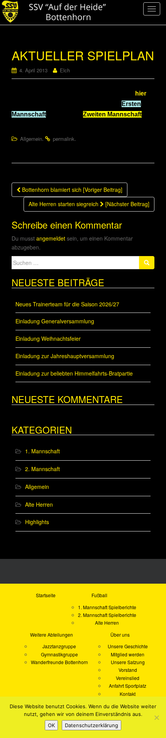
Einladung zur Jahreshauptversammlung (64, 356)
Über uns (120, 634)
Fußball (99, 595)
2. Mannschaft (42, 469)
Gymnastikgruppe (59, 654)
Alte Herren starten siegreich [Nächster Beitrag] (89, 204)
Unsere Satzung (128, 662)
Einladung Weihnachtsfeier (48, 338)
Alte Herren (39, 504)
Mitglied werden (127, 654)
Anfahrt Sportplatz (127, 685)
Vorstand (128, 669)
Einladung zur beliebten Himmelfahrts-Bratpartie (74, 373)
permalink (64, 138)
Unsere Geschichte (128, 646)
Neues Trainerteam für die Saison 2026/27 (67, 304)
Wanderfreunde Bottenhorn (59, 662)
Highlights (37, 522)
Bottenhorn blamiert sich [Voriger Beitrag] (71, 189)
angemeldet (50, 238)
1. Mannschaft (42, 451)
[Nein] (156, 717)
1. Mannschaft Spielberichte (107, 607)
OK (51, 725)
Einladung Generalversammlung (54, 321)
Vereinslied (127, 678)
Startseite (46, 595)
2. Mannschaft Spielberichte (107, 615)
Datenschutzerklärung (91, 725)
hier (140, 93)
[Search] (146, 262)
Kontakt (128, 693)
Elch (65, 70)
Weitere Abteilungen (51, 634)
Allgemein (31, 138)
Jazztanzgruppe (59, 646)
